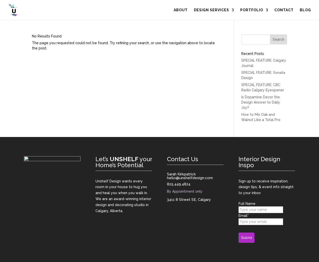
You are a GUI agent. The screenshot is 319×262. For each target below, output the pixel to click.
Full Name (247, 204)
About (181, 10)
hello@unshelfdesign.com (190, 178)
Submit (246, 238)
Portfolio (251, 10)
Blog (305, 10)
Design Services (211, 10)
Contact (284, 10)
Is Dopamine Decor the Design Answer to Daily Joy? (260, 102)
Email (244, 216)
